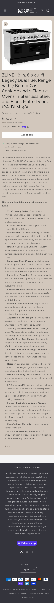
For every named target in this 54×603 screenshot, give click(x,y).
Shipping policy (13, 593)
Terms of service (28, 597)
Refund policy (44, 593)
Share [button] (7, 446)
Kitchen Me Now (16, 589)
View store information (15, 151)
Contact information (28, 593)
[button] (5, 10)
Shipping (5, 122)
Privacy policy (45, 589)
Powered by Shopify (30, 589)
